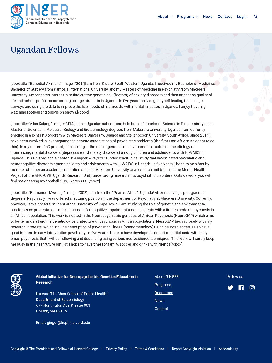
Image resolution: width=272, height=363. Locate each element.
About (163, 16)
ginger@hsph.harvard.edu (68, 322)
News (207, 16)
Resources (164, 292)
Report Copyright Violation (191, 349)
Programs (185, 16)
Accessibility (228, 349)
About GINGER (167, 276)
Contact (225, 16)
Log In (242, 16)
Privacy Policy (116, 349)
